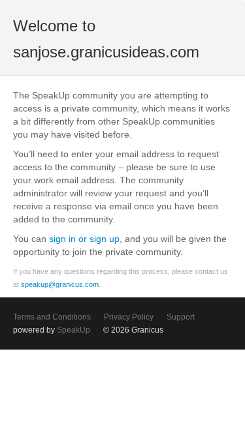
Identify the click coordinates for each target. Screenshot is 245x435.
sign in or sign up (84, 238)
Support (181, 317)
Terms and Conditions (52, 317)
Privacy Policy (129, 317)
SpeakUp (73, 330)
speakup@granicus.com (60, 284)
